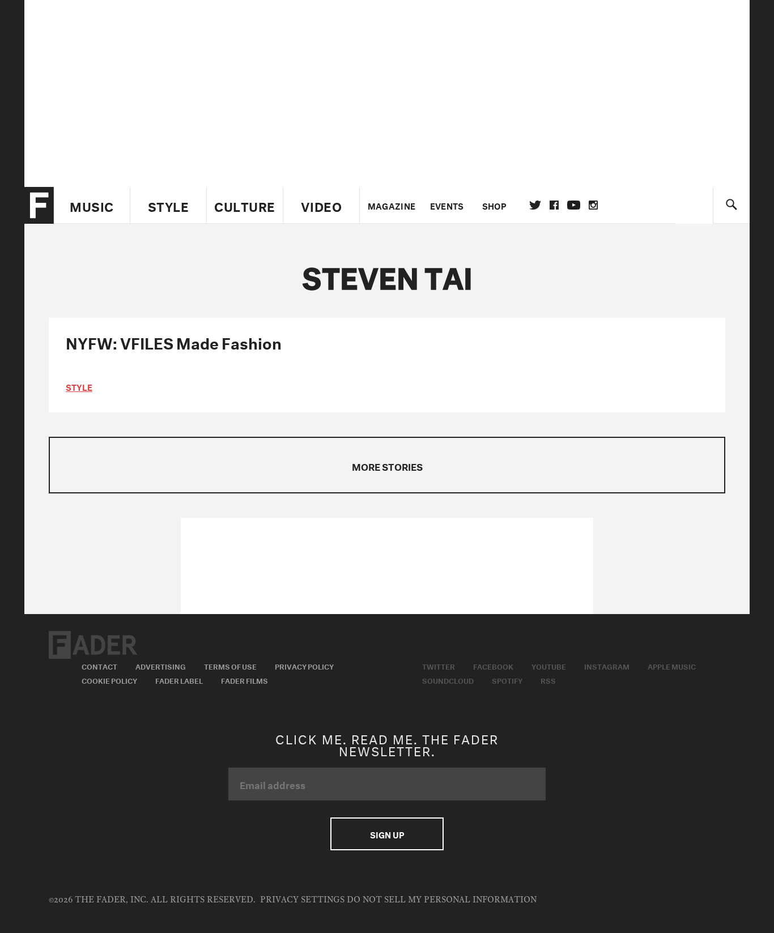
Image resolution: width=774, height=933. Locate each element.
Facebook (493, 665)
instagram (593, 205)
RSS (548, 679)
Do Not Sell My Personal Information (442, 900)
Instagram (607, 665)
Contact (99, 665)
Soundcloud (448, 679)
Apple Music (672, 665)
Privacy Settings (302, 900)
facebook (554, 205)
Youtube (548, 665)
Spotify (507, 679)
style (79, 386)
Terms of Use (230, 665)
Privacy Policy (304, 665)
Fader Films (244, 679)
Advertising (160, 665)
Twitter (535, 205)
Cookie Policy (109, 679)
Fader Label (179, 679)
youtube (573, 205)
